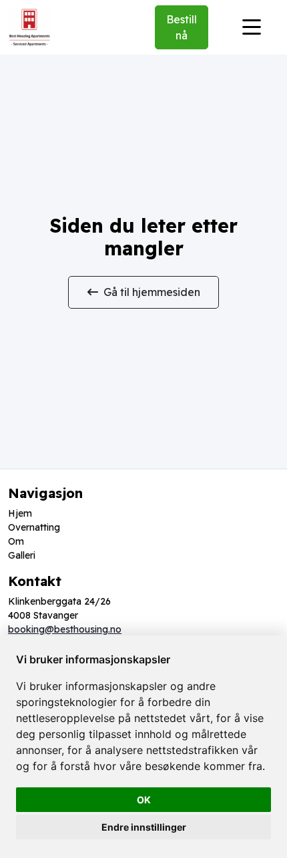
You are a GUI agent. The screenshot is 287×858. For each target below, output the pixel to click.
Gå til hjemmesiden (151, 292)
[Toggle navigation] (251, 27)
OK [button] (144, 799)
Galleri (21, 555)
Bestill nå (181, 27)
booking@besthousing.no (64, 629)
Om (16, 541)
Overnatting (34, 527)
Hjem (20, 513)
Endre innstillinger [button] (143, 827)
